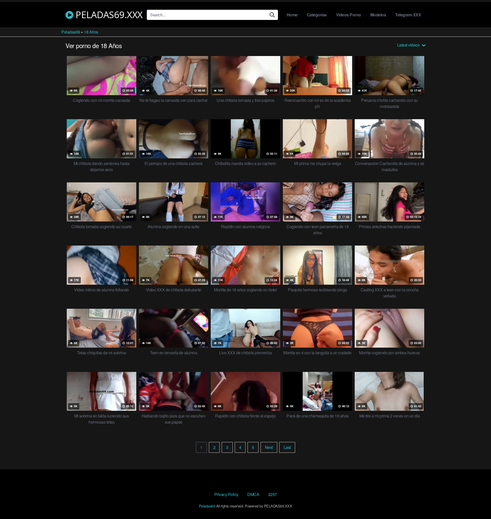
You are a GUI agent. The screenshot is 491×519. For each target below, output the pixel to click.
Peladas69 (70, 32)
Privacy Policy (226, 494)
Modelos (378, 15)
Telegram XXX (408, 15)
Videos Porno (348, 15)
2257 (272, 494)
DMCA (253, 494)
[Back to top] (477, 502)
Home (292, 15)
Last (287, 447)
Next (269, 447)
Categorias (317, 15)
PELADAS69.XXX (108, 14)
